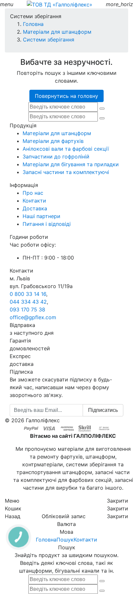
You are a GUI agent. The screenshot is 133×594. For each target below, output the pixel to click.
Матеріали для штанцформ (57, 133)
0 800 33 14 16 (28, 294)
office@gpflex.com (33, 317)
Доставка (35, 208)
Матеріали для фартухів (53, 141)
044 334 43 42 (28, 301)
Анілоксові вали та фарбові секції (66, 149)
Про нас (33, 193)
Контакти (34, 200)
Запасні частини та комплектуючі (66, 172)
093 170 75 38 (27, 309)
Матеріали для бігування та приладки (71, 164)
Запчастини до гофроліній (56, 156)
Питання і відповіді (47, 224)
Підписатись (103, 410)
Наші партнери (41, 216)
